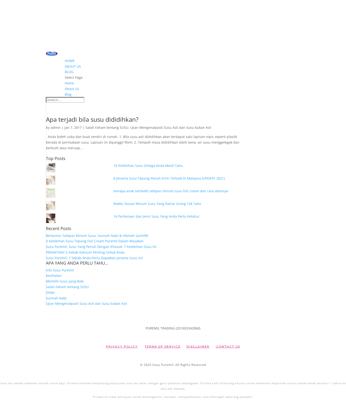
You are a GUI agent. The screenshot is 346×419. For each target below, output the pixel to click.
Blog (69, 72)
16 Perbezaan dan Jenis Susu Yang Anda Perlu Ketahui (156, 216)
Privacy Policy (122, 346)
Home (70, 61)
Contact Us (227, 346)
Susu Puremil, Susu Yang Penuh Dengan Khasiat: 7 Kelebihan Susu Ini (101, 246)
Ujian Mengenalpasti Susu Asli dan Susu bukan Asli (170, 127)
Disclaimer (197, 346)
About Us (73, 66)
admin (56, 127)
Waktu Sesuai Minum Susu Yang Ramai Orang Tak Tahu (157, 203)
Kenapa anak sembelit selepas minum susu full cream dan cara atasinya (170, 191)
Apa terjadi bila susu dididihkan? (92, 119)
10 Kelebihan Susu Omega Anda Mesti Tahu (148, 165)
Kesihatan (54, 275)
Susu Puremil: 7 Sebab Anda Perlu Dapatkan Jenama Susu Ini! (94, 258)
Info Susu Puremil (60, 270)
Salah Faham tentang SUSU (106, 127)
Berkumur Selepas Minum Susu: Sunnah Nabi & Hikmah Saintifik (97, 235)
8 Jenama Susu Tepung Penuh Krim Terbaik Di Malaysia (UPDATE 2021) (169, 178)
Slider (50, 292)
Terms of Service (163, 346)
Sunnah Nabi (56, 298)
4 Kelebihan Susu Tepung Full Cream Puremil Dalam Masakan (95, 241)
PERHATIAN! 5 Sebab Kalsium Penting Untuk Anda (85, 252)
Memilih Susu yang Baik (65, 281)
